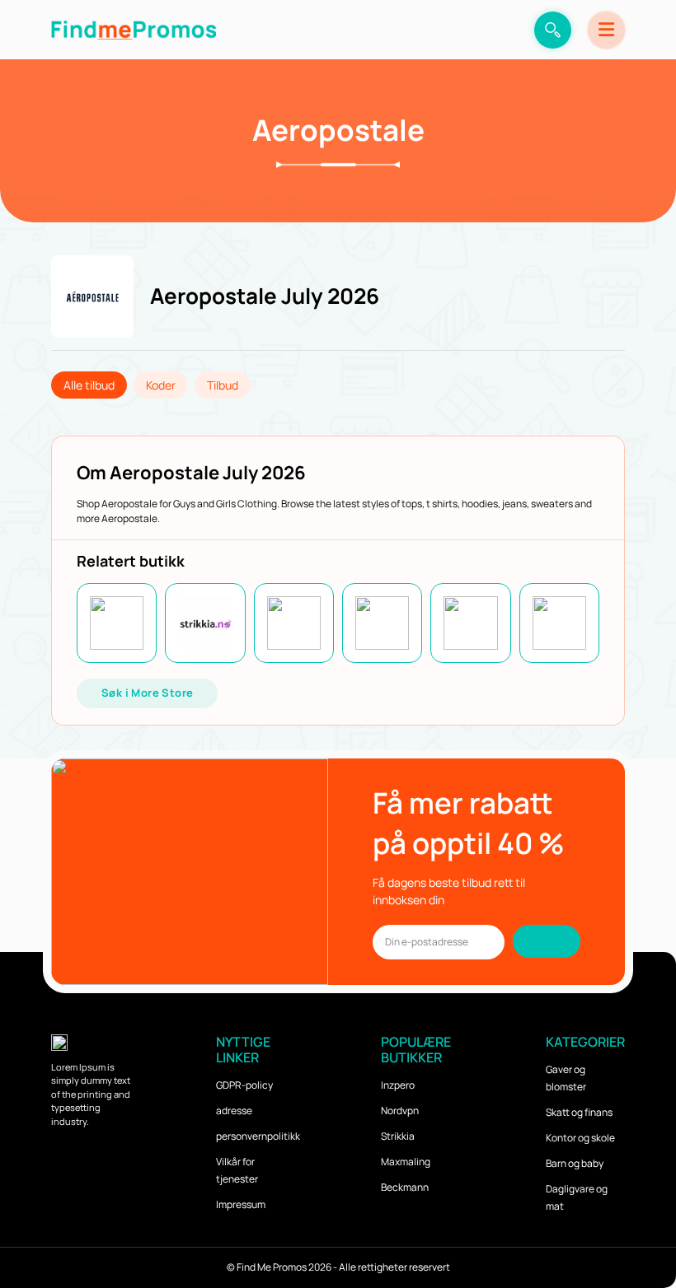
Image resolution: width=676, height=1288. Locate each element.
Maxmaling (405, 1162)
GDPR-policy (244, 1085)
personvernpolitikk (258, 1136)
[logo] (133, 29)
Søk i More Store (147, 692)
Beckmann (405, 1187)
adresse (234, 1111)
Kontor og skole (580, 1138)
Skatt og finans (579, 1112)
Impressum (240, 1204)
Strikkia (398, 1136)
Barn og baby (574, 1163)
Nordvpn (400, 1111)
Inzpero (398, 1085)
